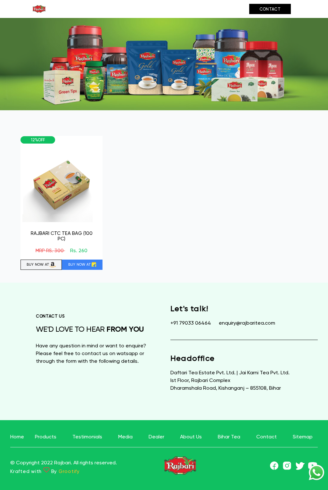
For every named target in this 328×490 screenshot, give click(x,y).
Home (17, 437)
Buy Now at (38, 264)
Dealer (171, 9)
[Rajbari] (39, 9)
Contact (270, 9)
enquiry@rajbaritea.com (247, 323)
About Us (191, 437)
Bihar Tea (229, 9)
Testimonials (104, 9)
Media (142, 9)
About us (201, 9)
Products (61, 9)
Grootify (69, 471)
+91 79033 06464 (191, 323)
